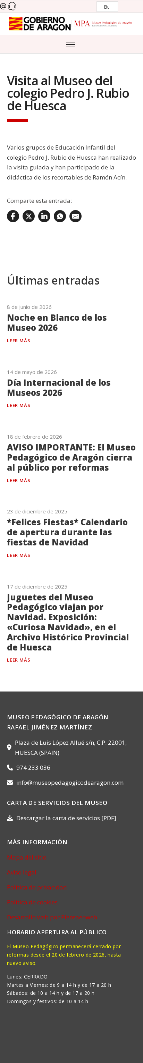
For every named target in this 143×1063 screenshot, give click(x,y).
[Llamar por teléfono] (12, 6)
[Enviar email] (3, 6)
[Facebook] (13, 216)
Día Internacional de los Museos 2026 (59, 387)
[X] (29, 216)
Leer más (18, 340)
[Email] (75, 216)
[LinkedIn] (44, 216)
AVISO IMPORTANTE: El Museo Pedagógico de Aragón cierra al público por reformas (71, 457)
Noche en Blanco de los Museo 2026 (57, 322)
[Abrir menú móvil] (71, 44)
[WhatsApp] (60, 216)
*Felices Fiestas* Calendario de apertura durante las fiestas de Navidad (67, 532)
